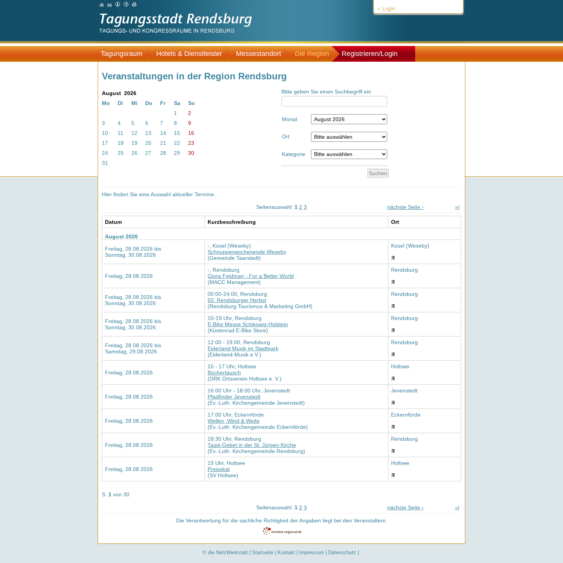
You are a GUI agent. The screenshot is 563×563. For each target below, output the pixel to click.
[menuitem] (125, 54)
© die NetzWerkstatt (225, 552)
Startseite (262, 552)
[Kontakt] (109, 4)
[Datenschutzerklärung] (126, 4)
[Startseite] (176, 35)
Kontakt (286, 552)
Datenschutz (342, 552)
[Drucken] (134, 4)
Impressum (311, 552)
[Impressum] (117, 4)
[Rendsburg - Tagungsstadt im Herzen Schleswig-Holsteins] (102, 4)
